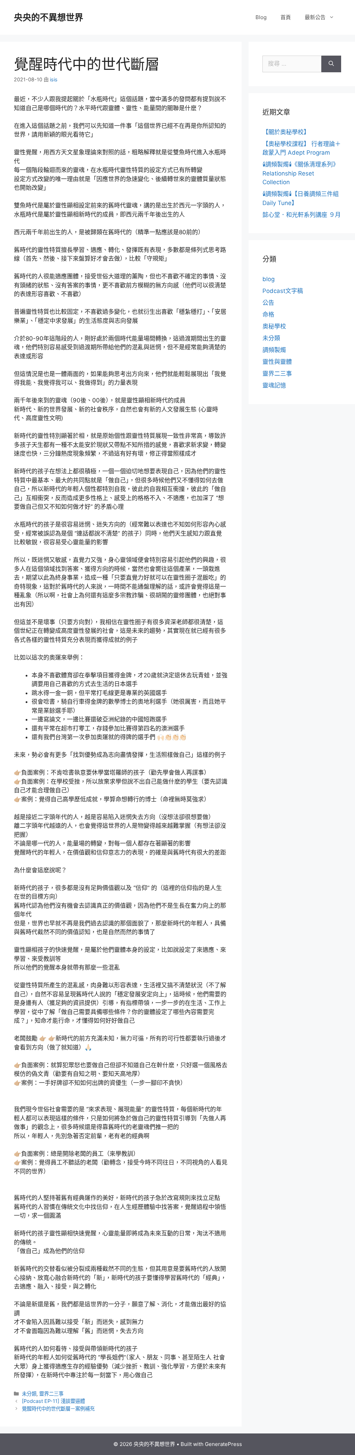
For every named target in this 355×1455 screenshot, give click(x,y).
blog (268, 279)
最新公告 (315, 17)
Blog (261, 17)
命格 (268, 314)
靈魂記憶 (274, 385)
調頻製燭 (274, 349)
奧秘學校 (274, 326)
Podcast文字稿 (282, 290)
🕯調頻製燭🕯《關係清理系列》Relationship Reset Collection (300, 173)
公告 (268, 302)
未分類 (29, 1394)
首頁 (285, 17)
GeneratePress (223, 1444)
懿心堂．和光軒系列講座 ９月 (301, 214)
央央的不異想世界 (48, 17)
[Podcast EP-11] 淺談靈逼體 (53, 1401)
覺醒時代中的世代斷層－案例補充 (58, 1409)
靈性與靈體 (277, 361)
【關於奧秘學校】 (286, 132)
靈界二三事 (51, 1394)
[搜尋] (331, 64)
